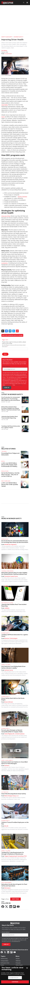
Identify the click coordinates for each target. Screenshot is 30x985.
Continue (15, 981)
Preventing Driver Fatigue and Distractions (10, 454)
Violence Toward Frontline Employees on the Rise (15, 823)
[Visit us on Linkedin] (10, 906)
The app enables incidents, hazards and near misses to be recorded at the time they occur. (13, 610)
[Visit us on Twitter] (6, 906)
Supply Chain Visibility (7, 760)
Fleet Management (6, 882)
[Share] (6, 331)
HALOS (6, 826)
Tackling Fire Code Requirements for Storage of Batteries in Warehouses (12, 853)
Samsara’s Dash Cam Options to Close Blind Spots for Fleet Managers (14, 762)
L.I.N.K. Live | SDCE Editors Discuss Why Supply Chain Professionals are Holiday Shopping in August (9, 464)
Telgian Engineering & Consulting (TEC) (15, 856)
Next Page (15, 899)
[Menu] (27, 2)
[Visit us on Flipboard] (14, 906)
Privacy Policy (18, 385)
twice (3, 116)
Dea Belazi (4, 50)
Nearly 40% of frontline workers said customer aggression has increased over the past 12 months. (14, 828)
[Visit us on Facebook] (2, 906)
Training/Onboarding (7, 571)
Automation (4, 792)
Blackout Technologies (10, 638)
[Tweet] (13, 331)
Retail (3, 461)
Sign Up (6, 387)
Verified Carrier (8, 670)
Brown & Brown (8, 702)
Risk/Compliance (5, 481)
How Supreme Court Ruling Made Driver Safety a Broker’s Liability (13, 667)
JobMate (6, 608)
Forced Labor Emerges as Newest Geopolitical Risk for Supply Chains (12, 730)
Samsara (6, 765)
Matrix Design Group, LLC (11, 795)
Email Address (7, 366)
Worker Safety (18, 37)
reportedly (4, 104)
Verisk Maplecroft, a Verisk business (14, 733)
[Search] (23, 2)
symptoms (4, 263)
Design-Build (4, 539)
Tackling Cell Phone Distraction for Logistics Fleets (10, 426)
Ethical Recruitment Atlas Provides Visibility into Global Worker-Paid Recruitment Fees (10, 408)
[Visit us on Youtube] (18, 906)
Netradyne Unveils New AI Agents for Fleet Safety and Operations (14, 885)
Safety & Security (6, 37)
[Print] (2, 331)
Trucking (3, 451)
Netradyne (7, 888)
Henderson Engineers (10, 544)
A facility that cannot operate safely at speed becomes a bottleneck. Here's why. (13, 798)
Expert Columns (5, 664)
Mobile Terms (8, 385)
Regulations (4, 471)
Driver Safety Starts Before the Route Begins (12, 699)
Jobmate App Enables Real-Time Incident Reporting (9, 417)
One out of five (5, 216)
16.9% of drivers (22, 196)
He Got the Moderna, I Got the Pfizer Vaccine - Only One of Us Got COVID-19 (10, 474)
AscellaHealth (8, 53)
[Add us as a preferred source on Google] (17, 331)
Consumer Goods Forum (11, 576)
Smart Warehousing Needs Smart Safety (13, 793)
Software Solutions (7, 602)
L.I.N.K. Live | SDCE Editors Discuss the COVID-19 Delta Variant (9, 484)
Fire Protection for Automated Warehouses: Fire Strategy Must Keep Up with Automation (10, 398)
